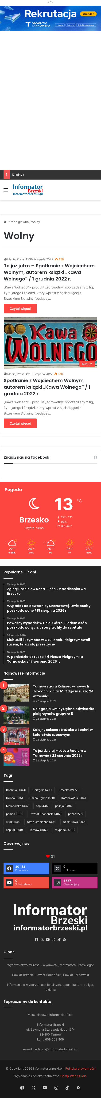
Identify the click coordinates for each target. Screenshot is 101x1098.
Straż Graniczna (41, 822)
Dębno (14, 798)
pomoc (14, 814)
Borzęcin (42, 790)
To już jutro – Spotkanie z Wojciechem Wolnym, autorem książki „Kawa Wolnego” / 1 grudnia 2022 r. (49, 272)
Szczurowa (74, 822)
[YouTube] (47, 939)
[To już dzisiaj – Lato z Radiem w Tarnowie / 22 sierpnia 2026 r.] (16, 757)
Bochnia (16, 790)
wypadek (65, 830)
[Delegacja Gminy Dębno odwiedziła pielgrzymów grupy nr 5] (16, 715)
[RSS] (64, 939)
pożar (75, 814)
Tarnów (39, 830)
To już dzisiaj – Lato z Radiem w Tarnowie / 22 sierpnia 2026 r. (59, 753)
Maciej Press (15, 259)
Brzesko (68, 790)
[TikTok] (59, 939)
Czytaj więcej (20, 309)
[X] (42, 939)
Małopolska (17, 806)
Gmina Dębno (42, 798)
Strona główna (18, 222)
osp (42, 806)
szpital (14, 830)
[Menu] (6, 191)
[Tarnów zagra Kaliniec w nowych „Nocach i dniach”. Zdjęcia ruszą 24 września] (16, 693)
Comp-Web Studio (73, 1076)
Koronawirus (73, 798)
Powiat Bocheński (46, 814)
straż (13, 822)
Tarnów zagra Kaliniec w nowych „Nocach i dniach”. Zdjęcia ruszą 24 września (63, 691)
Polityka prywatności (80, 1068)
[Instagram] (53, 939)
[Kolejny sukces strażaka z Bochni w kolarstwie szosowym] (16, 736)
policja (64, 806)
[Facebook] (36, 939)
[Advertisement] (50, 117)
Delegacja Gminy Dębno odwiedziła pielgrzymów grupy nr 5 (63, 711)
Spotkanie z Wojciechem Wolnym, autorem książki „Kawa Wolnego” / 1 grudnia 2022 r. (47, 387)
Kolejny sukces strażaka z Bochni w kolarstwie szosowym (54, 175)
